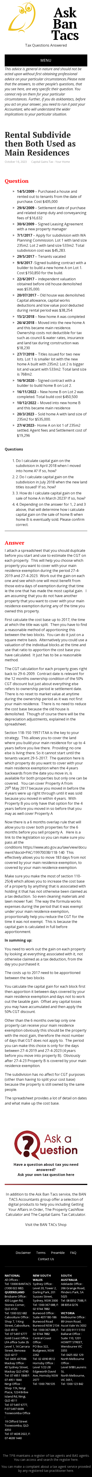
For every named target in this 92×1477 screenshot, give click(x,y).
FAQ (73, 1252)
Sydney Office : (43, 1284)
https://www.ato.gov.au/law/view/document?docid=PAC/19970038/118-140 (45, 850)
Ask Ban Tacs (65, 24)
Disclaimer (23, 1252)
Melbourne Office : (73, 1317)
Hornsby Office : (43, 1363)
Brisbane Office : (16, 1296)
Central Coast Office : (42, 1340)
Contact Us (46, 1259)
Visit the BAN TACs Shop (46, 1224)
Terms (41, 1252)
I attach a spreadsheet (23, 550)
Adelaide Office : (72, 1284)
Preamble (58, 1252)
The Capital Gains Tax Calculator (58, 1214)
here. (74, 1459)
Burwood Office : (44, 1313)
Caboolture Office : (17, 1317)
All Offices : (12, 1280)
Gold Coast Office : (17, 1338)
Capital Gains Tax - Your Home (50, 162)
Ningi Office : (13, 1384)
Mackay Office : (15, 1363)
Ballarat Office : (71, 1334)
